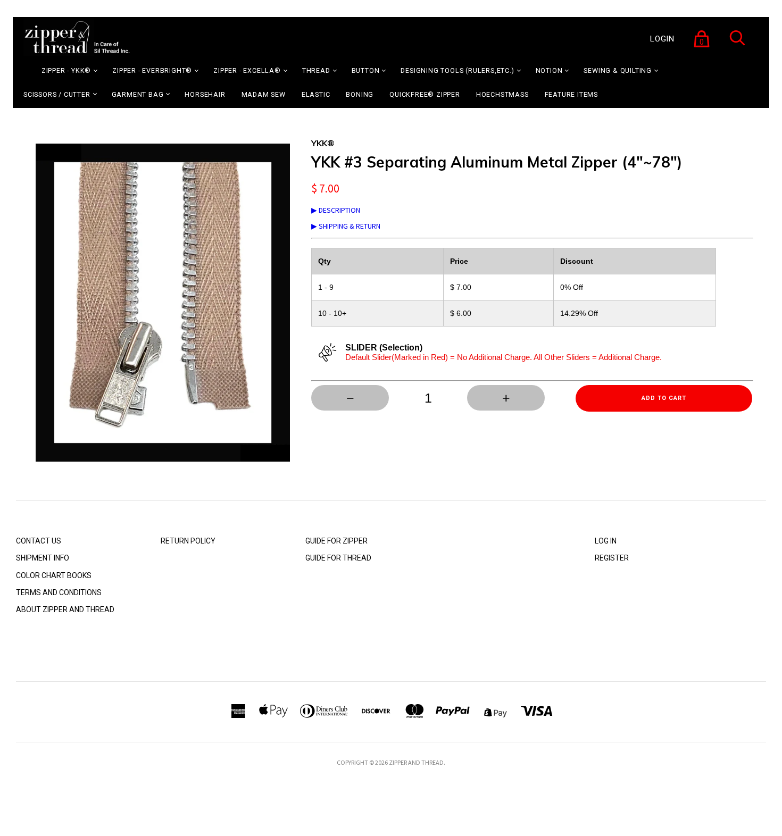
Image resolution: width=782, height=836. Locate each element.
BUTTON (366, 70)
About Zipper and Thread (65, 609)
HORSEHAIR (205, 94)
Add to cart (664, 398)
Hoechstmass (502, 94)
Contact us (38, 541)
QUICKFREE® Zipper (424, 94)
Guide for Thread (338, 558)
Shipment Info (42, 558)
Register (612, 558)
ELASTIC (316, 94)
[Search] (737, 44)
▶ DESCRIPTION (335, 210)
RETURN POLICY (188, 541)
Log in (606, 541)
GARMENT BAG (138, 94)
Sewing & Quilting (618, 70)
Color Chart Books (53, 575)
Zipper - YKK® (66, 70)
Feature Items (571, 94)
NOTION (549, 70)
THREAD (316, 70)
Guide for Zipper (336, 541)
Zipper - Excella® (247, 70)
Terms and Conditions (59, 592)
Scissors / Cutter (56, 94)
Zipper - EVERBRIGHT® (152, 70)
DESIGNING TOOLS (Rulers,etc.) (457, 70)
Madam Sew (264, 94)
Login (662, 39)
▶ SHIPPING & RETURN (345, 226)
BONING (359, 94)
